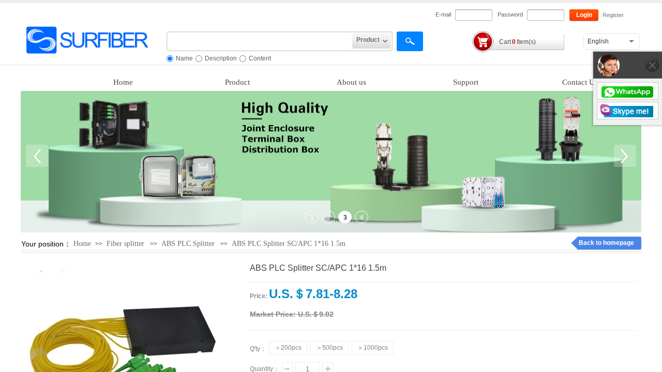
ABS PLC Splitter (188, 243)
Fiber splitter (125, 243)
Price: (258, 296)
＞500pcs (329, 347)
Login (584, 15)
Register (613, 15)
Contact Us (580, 82)
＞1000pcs (372, 347)
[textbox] (259, 41)
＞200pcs (288, 347)
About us (351, 82)
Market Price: (273, 314)
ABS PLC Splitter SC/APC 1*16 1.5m (288, 243)
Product (237, 82)
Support (465, 82)
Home (123, 82)
